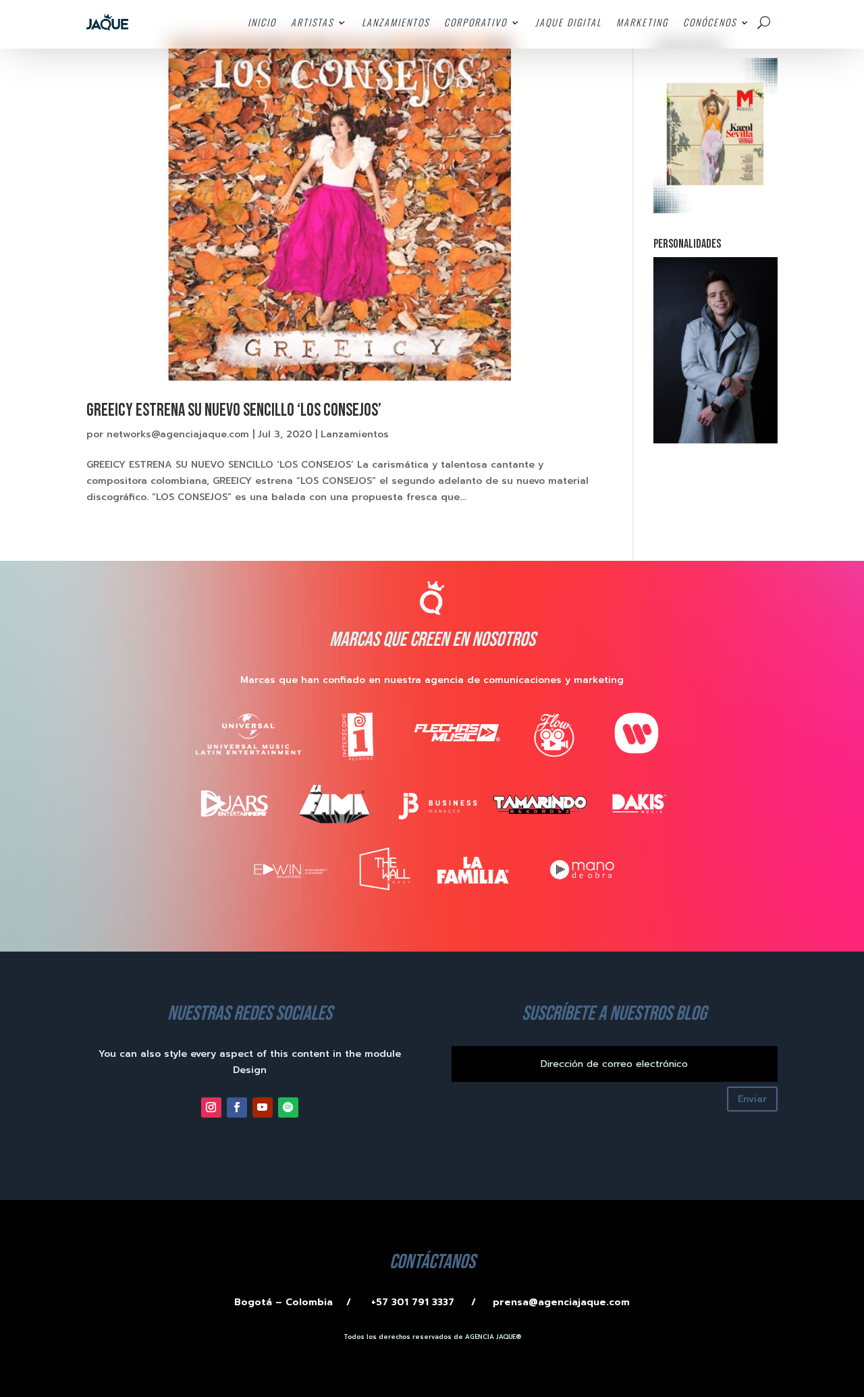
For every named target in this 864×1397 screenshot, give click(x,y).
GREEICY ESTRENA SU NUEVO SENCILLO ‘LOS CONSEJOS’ (233, 410)
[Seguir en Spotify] (288, 1107)
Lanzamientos (355, 434)
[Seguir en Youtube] (262, 1107)
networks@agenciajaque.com (178, 434)
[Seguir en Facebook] (237, 1107)
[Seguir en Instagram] (211, 1107)
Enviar (752, 1099)
